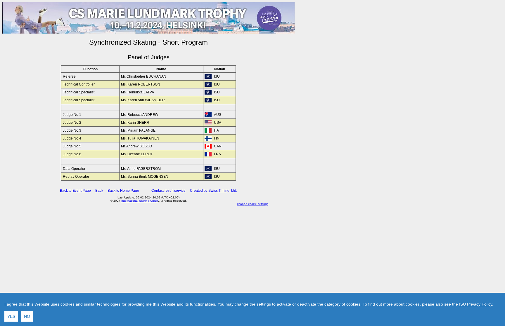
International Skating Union (139, 200)
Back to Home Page (123, 191)
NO (27, 316)
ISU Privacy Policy (475, 304)
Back (99, 191)
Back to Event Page (75, 191)
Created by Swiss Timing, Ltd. (213, 191)
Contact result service (168, 191)
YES (11, 316)
